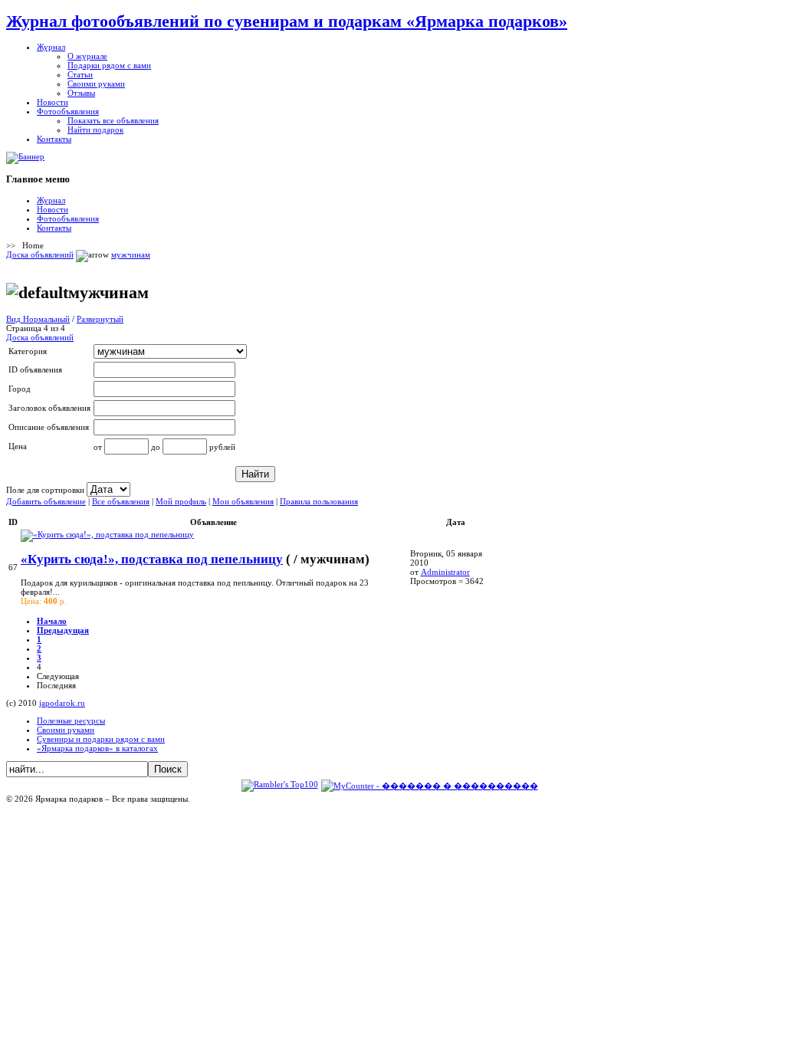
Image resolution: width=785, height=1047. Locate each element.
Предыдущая (63, 630)
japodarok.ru (62, 702)
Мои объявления (243, 501)
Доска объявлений (40, 254)
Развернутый (100, 318)
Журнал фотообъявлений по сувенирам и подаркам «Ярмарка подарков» (286, 21)
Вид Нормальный (38, 318)
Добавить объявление (46, 501)
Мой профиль (181, 501)
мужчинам (130, 254)
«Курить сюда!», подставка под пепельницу (152, 559)
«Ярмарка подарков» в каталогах (97, 748)
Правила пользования (319, 501)
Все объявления (120, 501)
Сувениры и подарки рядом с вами (101, 738)
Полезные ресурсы (71, 720)
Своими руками (65, 729)
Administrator (445, 571)
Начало (52, 620)
